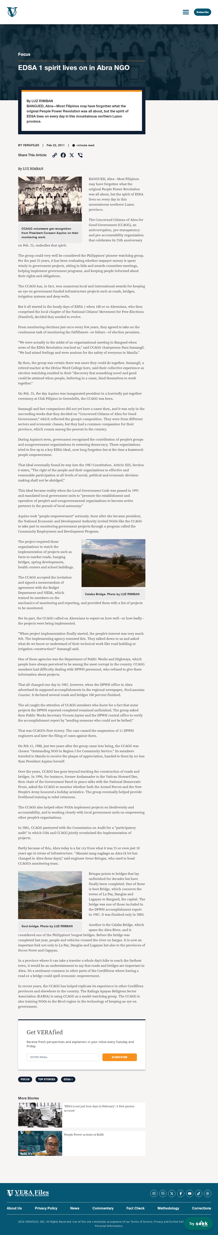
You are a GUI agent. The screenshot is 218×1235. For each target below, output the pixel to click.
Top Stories (46, 1079)
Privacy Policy (46, 1208)
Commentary (102, 1208)
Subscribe (202, 12)
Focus (24, 54)
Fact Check (135, 1208)
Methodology (168, 1208)
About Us (14, 1208)
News (74, 1208)
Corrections (201, 1208)
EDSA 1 (68, 1079)
